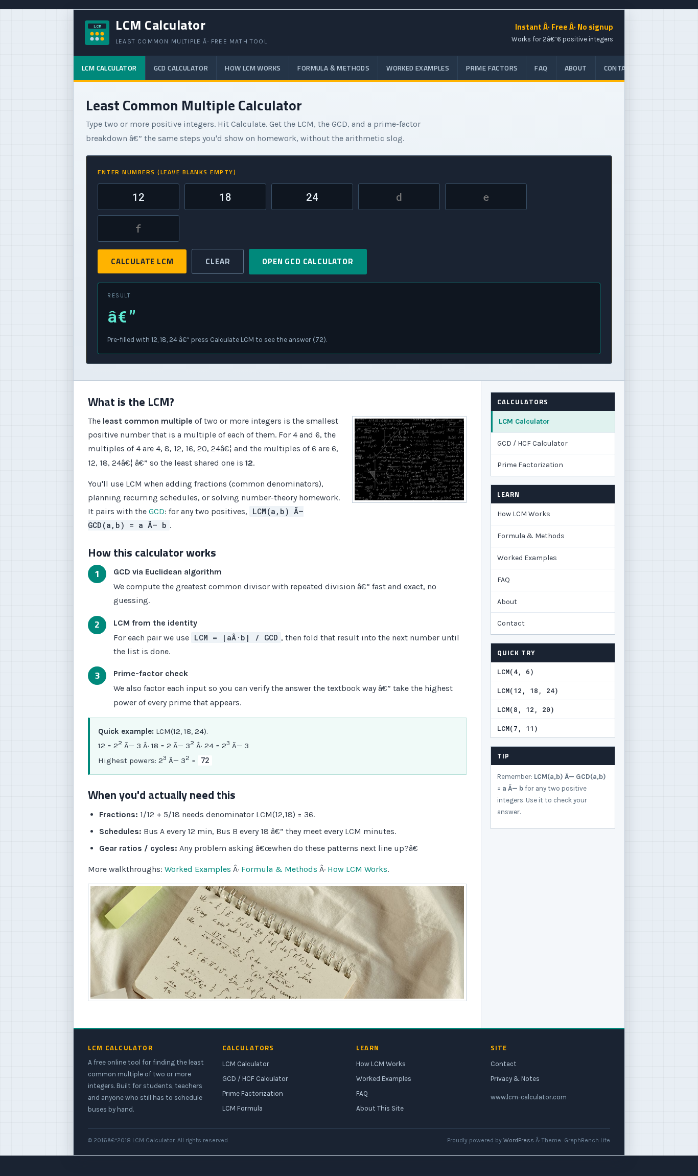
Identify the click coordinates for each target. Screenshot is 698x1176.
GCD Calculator (181, 68)
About (576, 68)
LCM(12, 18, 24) (528, 690)
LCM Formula (242, 1108)
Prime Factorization (530, 464)
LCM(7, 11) (517, 728)
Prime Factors (492, 68)
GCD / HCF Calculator (532, 443)
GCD (157, 511)
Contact (619, 68)
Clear (217, 261)
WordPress (518, 1140)
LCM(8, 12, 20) (525, 709)
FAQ (540, 68)
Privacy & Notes (515, 1078)
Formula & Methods (333, 68)
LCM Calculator (109, 68)
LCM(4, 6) (515, 671)
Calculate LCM (142, 261)
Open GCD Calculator (307, 261)
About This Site (380, 1108)
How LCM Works (253, 68)
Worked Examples (417, 68)
